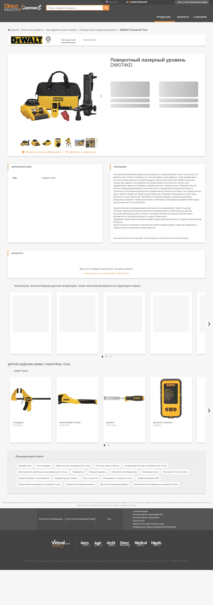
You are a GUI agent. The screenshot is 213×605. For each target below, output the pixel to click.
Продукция (163, 17)
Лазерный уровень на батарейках (33, 478)
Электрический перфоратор (124, 472)
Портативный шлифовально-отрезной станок (39, 484)
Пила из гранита (90, 478)
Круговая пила (24, 465)
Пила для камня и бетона (107, 465)
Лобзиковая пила (150, 472)
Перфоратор (78, 472)
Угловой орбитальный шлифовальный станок (145, 465)
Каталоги (183, 17)
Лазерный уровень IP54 (148, 478)
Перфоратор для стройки (65, 478)
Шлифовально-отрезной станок (117, 478)
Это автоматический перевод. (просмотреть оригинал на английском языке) (150, 238)
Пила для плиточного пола (175, 472)
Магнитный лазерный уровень (114, 484)
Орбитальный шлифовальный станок (73, 465)
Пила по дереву (43, 465)
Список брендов (140, 511)
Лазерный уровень (97, 472)
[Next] (100, 96)
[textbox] (74, 7)
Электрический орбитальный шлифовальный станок (42, 472)
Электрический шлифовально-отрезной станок (156, 484)
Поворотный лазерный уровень (80, 484)
